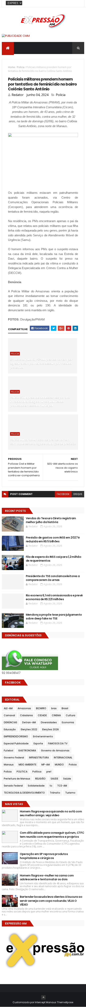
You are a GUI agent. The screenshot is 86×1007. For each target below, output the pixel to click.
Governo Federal (14, 757)
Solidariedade (36, 785)
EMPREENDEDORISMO (16, 736)
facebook (63, 494)
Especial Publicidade (16, 743)
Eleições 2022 (29, 729)
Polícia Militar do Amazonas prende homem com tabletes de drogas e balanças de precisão (43, 442)
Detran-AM (29, 722)
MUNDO (59, 764)
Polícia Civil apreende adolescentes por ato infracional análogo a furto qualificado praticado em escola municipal (40, 401)
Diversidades (49, 722)
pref (48, 771)
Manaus (9, 764)
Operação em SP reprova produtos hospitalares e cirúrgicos (44, 856)
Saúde (67, 778)
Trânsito (55, 792)
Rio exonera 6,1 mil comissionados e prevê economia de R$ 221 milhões (54, 597)
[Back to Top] (43, 997)
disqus (77, 494)
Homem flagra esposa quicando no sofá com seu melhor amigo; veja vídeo (51, 813)
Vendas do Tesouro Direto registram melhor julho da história (51, 520)
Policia (20, 67)
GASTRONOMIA (27, 750)
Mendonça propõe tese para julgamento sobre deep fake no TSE (54, 617)
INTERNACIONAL (63, 757)
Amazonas (24, 708)
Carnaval (9, 715)
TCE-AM (62, 785)
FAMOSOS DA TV (57, 743)
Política (36, 771)
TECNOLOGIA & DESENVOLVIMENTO (24, 792)
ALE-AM (8, 708)
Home (11, 67)
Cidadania (26, 715)
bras (54, 708)
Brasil (65, 708)
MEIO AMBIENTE (27, 764)
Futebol (8, 750)
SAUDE (54, 778)
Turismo (70, 792)
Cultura (70, 715)
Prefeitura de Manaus (17, 778)
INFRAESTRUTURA (39, 757)
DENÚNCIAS (10, 722)
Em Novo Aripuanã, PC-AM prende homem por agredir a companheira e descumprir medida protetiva (41, 363)
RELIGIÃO (40, 778)
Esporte (38, 743)
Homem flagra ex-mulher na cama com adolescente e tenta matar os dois (47, 877)
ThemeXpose (65, 1002)
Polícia (8, 771)
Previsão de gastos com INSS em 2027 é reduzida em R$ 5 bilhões (53, 540)
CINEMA (56, 715)
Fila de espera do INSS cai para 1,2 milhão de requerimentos (53, 559)
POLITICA (22, 771)
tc (51, 785)
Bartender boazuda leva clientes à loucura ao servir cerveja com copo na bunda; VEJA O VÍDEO (51, 901)
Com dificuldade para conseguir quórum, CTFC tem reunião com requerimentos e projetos (52, 835)
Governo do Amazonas (55, 750)
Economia (68, 722)
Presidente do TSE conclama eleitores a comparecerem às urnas (53, 578)
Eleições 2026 (50, 729)
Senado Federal (13, 785)
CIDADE (42, 715)
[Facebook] (78, 3)
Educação (10, 729)
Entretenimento (43, 736)
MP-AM (45, 764)
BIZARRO (41, 708)
